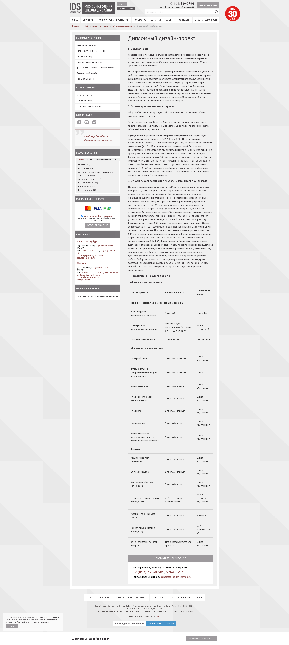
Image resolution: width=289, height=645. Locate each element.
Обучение (88, 20)
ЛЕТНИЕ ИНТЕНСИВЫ (86, 45)
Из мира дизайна (88, 183)
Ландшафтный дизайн (87, 73)
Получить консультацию (201, 638)
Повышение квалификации (89, 106)
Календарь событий (103, 159)
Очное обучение (84, 95)
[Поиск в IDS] (216, 11)
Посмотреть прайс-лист (170, 558)
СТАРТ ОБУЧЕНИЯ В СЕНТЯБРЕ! (91, 51)
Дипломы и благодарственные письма (96, 172)
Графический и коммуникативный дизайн (95, 67)
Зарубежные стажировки (90, 179)
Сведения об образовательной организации (97, 296)
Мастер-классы (86, 186)
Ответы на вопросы (206, 20)
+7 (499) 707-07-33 (109, 272)
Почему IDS (140, 20)
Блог (199, 597)
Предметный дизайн (86, 78)
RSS (116, 159)
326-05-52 (174, 572)
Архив (89, 159)
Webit (159, 616)
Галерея (170, 20)
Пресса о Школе (87, 190)
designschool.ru (84, 279)
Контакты (184, 20)
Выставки (84, 164)
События (156, 20)
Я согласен (12, 626)
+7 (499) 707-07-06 (90, 272)
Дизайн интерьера (85, 56)
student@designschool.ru (88, 274)
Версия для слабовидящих (129, 623)
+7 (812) (182, 3)
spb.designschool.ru (86, 257)
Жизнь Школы (86, 175)
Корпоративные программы (113, 20)
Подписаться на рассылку (161, 623)
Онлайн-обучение (85, 100)
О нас (75, 20)
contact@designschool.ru (88, 277)
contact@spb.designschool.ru (90, 255)
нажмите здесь (46, 622)
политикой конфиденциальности (99, 216)
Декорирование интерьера (89, 62)
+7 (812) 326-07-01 (90, 250)
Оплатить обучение (97, 225)
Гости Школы (85, 168)
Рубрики (81, 159)
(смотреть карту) (105, 245)
